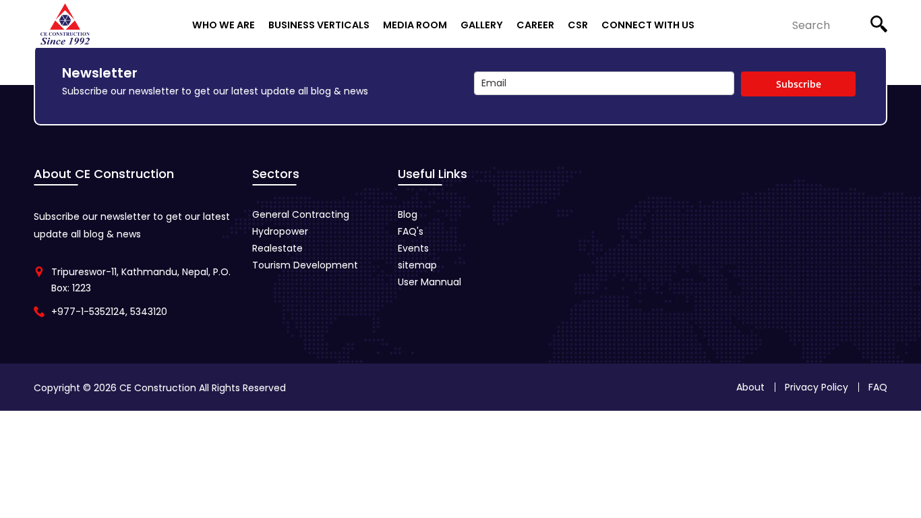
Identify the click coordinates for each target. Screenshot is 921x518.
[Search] (878, 20)
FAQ (877, 387)
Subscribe (798, 84)
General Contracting (300, 214)
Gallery (481, 24)
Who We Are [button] (223, 24)
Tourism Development (305, 265)
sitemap (417, 265)
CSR (578, 24)
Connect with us (647, 24)
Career (535, 24)
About (750, 387)
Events (413, 248)
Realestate (277, 248)
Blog (407, 214)
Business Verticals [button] (318, 24)
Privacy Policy (816, 387)
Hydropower (280, 231)
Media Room (415, 24)
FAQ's (410, 231)
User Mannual (429, 282)
